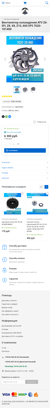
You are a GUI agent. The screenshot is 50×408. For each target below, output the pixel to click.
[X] (3, 116)
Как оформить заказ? (10, 311)
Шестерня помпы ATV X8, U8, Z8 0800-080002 (12, 223)
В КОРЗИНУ (13, 150)
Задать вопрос (7, 167)
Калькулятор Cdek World (11, 333)
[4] (9, 96)
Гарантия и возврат (10, 304)
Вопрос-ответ (7, 307)
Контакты (5, 351)
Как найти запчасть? (10, 314)
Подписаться (31, 382)
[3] (7, 96)
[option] (12, 215)
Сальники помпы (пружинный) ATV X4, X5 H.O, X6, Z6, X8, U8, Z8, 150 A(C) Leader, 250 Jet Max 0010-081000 (37, 226)
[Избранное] (22, 193)
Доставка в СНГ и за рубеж (12, 336)
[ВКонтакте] (9, 116)
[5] (11, 96)
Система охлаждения (11, 19)
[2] (5, 96)
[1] (3, 96)
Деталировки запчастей (11, 326)
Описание (6, 162)
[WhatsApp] (6, 116)
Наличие (5, 178)
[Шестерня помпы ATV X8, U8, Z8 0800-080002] (12, 203)
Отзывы (5, 173)
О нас (4, 348)
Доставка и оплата (9, 300)
